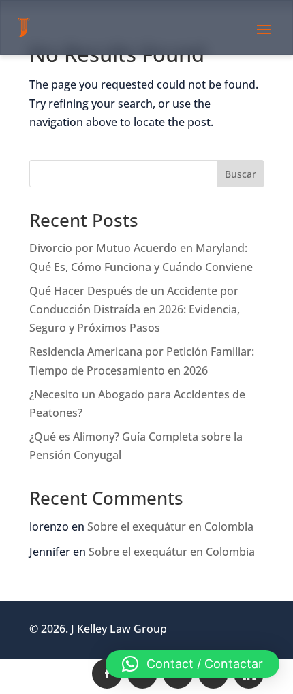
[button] (192, 664)
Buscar (240, 174)
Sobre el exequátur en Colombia (170, 526)
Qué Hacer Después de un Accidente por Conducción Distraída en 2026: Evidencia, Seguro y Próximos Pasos (134, 309)
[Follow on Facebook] (107, 674)
